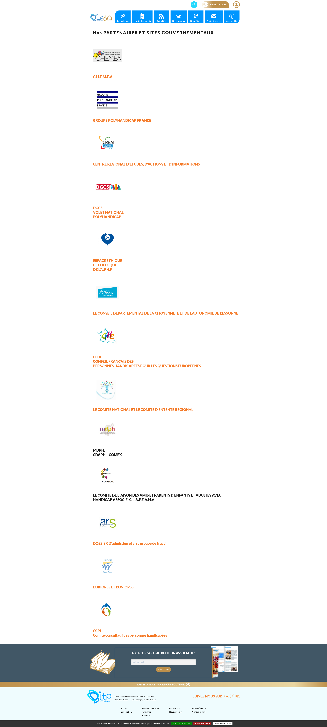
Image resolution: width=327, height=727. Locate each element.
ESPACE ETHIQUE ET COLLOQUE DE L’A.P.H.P (107, 265)
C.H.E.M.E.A (103, 77)
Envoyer (163, 669)
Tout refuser (202, 723)
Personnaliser (222, 723)
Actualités (161, 21)
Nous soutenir (178, 21)
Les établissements (142, 21)
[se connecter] (236, 4)
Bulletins (146, 715)
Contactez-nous (214, 21)
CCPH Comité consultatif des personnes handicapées (130, 633)
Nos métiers (195, 21)
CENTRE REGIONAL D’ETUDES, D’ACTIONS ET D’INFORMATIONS (146, 164)
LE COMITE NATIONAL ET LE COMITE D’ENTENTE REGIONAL (143, 409)
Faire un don (174, 708)
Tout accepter (181, 723)
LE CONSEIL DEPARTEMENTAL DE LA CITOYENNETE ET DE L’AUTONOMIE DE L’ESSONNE (165, 313)
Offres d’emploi (199, 708)
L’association (123, 21)
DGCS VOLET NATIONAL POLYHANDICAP (108, 212)
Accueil (124, 708)
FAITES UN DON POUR (161, 684)
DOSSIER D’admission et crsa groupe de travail (130, 543)
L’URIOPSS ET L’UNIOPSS (113, 587)
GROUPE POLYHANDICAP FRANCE (122, 120)
